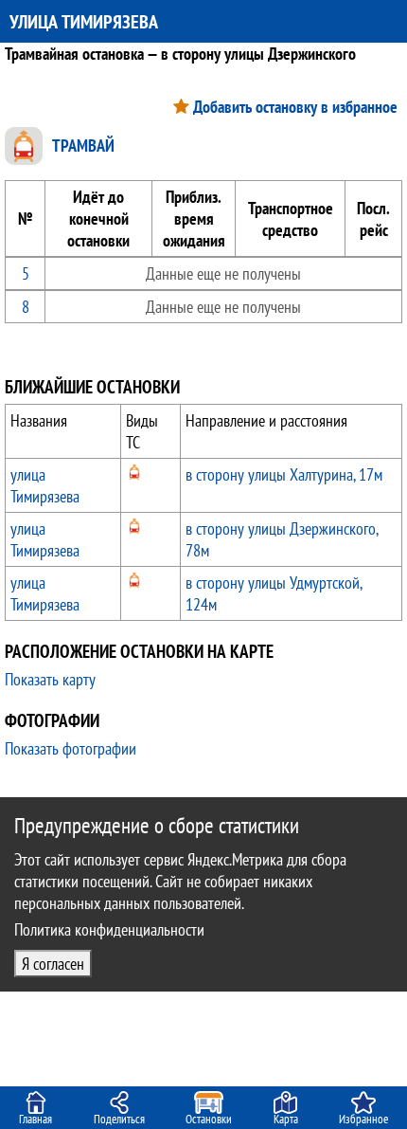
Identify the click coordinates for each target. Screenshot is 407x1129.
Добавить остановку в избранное (295, 107)
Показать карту (50, 679)
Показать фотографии (70, 748)
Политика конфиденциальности (109, 929)
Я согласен (53, 963)
